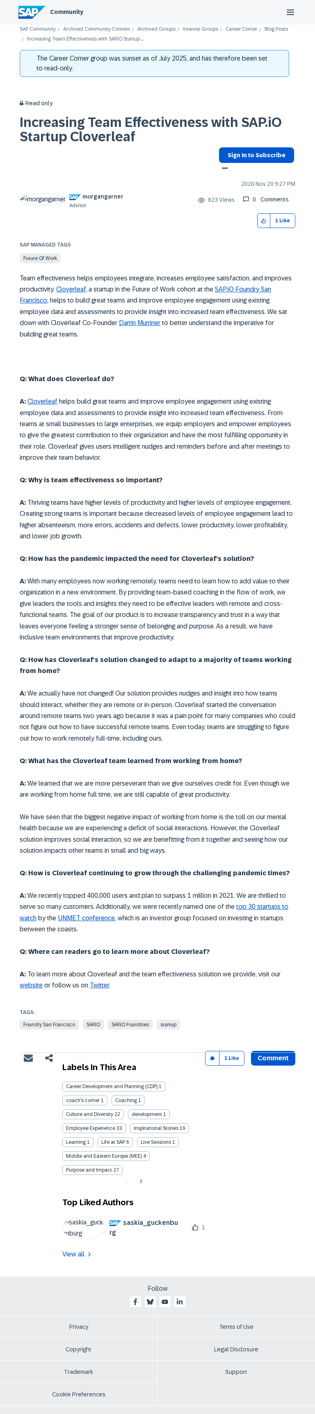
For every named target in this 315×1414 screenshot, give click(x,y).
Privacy (78, 1327)
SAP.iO (93, 1025)
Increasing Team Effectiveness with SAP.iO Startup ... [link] (85, 39)
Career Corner (241, 29)
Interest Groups (200, 29)
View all (73, 1254)
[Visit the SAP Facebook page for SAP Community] (135, 1302)
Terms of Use (236, 1327)
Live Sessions (156, 1142)
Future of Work (40, 258)
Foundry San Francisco (49, 1025)
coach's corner (83, 1100)
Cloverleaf (71, 289)
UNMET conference (86, 918)
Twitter (99, 985)
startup (168, 1025)
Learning (76, 1142)
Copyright (78, 1349)
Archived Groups (156, 29)
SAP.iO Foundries (130, 1025)
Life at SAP (113, 1142)
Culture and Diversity (89, 1114)
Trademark (78, 1372)
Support (236, 1372)
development (147, 1114)
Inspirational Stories (156, 1128)
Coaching (126, 1100)
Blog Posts (276, 29)
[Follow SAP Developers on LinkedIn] (179, 1302)
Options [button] (223, 169)
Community (66, 12)
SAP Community (38, 29)
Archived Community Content (96, 29)
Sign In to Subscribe (256, 155)
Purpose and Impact (89, 1170)
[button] (264, 221)
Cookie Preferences (78, 1394)
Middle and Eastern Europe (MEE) (104, 1156)
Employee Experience (90, 1128)
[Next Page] (140, 1181)
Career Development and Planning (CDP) (112, 1086)
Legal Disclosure (236, 1349)
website (31, 985)
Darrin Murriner (139, 322)
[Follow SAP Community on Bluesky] (150, 1302)
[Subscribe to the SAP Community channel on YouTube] (165, 1302)
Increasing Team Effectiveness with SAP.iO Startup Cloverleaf (151, 129)
